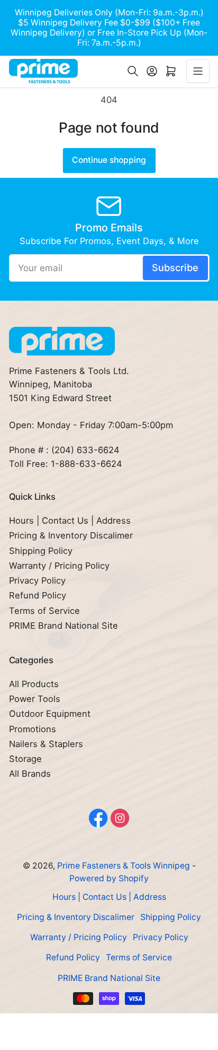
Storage (25, 758)
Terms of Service (44, 610)
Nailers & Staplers (46, 744)
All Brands (30, 773)
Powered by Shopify (109, 878)
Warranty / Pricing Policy (59, 565)
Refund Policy (37, 595)
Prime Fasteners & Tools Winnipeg (123, 866)
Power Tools (34, 698)
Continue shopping (109, 160)
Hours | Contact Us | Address (70, 520)
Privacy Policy (37, 580)
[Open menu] (198, 71)
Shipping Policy (40, 550)
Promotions (32, 729)
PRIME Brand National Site (63, 625)
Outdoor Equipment (49, 713)
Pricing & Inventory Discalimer (71, 535)
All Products (34, 684)
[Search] (132, 71)
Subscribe (175, 267)
